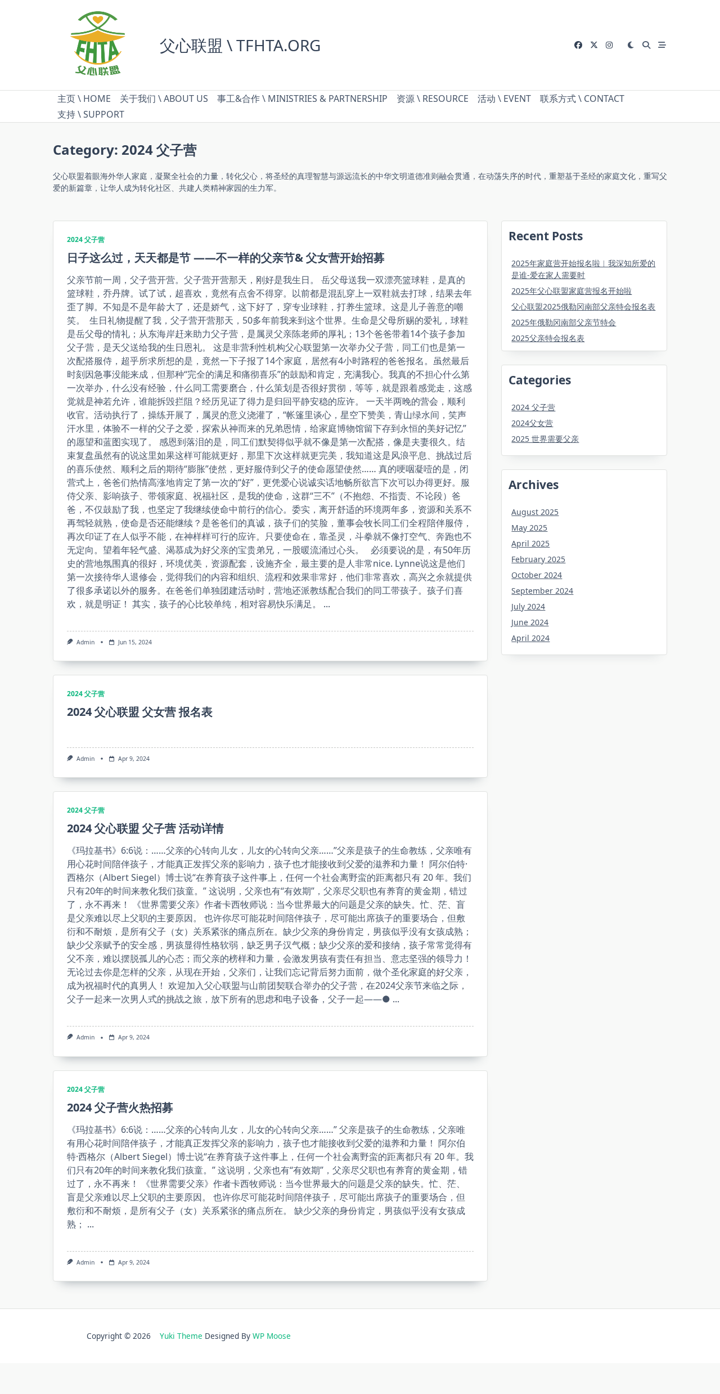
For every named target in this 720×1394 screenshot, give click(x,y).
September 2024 (542, 590)
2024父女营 (532, 423)
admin (85, 642)
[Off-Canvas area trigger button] (662, 45)
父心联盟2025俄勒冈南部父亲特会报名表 (583, 306)
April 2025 (530, 543)
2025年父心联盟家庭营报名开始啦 (571, 290)
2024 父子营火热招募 (120, 1107)
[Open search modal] (646, 45)
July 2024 (528, 606)
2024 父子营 (86, 239)
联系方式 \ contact (582, 98)
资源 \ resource (433, 98)
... (326, 604)
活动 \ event (504, 98)
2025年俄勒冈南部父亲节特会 (563, 322)
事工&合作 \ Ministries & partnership (302, 98)
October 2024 (536, 575)
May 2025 (529, 527)
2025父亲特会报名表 (547, 338)
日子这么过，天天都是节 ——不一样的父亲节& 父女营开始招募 (226, 257)
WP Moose (272, 1335)
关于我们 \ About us (164, 98)
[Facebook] (578, 45)
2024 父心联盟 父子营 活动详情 (145, 828)
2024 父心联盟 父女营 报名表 (140, 711)
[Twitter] (594, 45)
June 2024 (529, 622)
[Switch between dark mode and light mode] (631, 45)
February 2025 (538, 559)
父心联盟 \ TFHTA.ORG (240, 45)
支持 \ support (90, 114)
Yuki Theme (181, 1335)
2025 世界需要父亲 (545, 438)
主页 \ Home (84, 98)
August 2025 (535, 511)
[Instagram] (609, 45)
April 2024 (530, 638)
